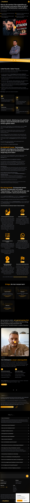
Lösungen (14, 488)
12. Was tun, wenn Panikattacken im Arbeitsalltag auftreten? (10, 456)
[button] (28, 1)
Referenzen (15, 489)
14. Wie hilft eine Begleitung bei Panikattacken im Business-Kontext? (12, 462)
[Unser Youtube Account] (6, 487)
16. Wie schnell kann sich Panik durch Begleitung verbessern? (10, 467)
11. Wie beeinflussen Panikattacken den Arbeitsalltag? (9, 453)
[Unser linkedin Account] (3, 487)
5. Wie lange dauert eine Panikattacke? (7, 433)
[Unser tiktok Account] (1, 487)
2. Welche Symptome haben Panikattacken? (8, 425)
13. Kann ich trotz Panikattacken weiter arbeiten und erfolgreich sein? (12, 459)
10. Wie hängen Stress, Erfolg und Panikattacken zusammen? (10, 447)
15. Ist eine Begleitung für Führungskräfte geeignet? (9, 465)
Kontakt (14, 491)
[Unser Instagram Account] (5, 487)
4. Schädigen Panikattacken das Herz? (7, 430)
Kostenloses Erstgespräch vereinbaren (20, 276)
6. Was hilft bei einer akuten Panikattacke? (7, 436)
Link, (6, 400)
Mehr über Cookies (22, 498)
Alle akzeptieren (20, 500)
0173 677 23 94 (3, 483)
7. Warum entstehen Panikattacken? (6, 439)
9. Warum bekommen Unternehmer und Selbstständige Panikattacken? (12, 445)
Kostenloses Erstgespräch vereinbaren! (7, 296)
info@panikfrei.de (4, 481)
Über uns (14, 487)
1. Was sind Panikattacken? (5, 418)
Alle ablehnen (25, 500)
